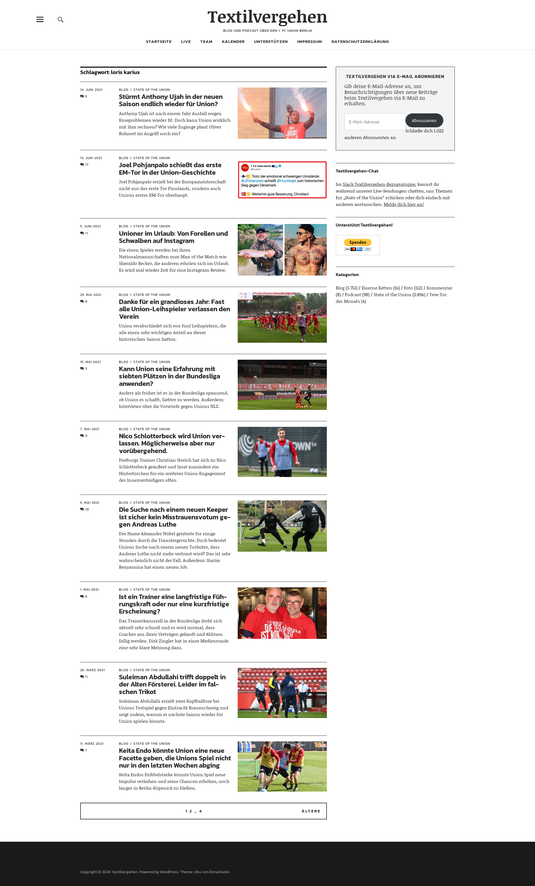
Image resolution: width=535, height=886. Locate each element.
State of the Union (151, 89)
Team (206, 41)
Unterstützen (271, 41)
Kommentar (439, 287)
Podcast (353, 294)
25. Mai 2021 (90, 294)
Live (186, 41)
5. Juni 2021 (90, 226)
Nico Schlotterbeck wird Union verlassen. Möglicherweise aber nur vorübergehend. (172, 443)
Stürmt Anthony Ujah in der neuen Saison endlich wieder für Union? (171, 100)
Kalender (233, 41)
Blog (123, 89)
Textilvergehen (268, 16)
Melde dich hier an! (404, 204)
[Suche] (60, 19)
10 (87, 509)
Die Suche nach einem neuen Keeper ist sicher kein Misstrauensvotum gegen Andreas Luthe (174, 517)
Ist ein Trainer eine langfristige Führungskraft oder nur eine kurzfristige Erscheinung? (174, 604)
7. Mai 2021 (89, 429)
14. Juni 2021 (91, 89)
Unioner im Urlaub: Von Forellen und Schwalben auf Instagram (173, 236)
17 (87, 164)
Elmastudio (219, 872)
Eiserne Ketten (377, 287)
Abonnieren (424, 120)
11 (86, 233)
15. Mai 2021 (90, 361)
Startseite (159, 41)
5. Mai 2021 (89, 502)
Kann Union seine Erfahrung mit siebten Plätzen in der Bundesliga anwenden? (169, 376)
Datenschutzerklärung (360, 41)
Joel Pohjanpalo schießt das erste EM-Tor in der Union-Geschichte (170, 168)
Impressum (309, 41)
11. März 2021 (92, 743)
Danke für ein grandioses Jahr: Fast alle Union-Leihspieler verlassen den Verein (174, 309)
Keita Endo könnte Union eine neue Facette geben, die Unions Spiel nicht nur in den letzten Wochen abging (175, 758)
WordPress (169, 872)
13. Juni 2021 (91, 157)
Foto (408, 287)
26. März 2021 (92, 670)
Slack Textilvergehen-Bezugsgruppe (379, 184)
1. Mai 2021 (89, 589)
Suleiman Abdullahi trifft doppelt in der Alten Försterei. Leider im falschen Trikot (172, 684)
